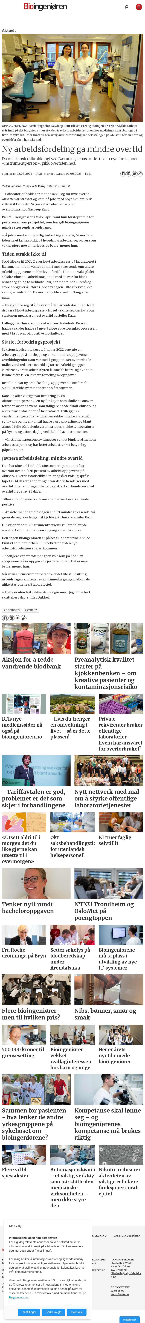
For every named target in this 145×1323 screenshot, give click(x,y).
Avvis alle (77, 1312)
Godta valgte (53, 1312)
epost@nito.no (120, 1294)
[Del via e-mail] (134, 173)
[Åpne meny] (139, 7)
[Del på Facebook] (123, 173)
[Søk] (126, 7)
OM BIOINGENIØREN (127, 1235)
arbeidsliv (12, 610)
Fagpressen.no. (19, 1297)
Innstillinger (129, 1319)
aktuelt (30, 610)
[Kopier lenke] (140, 173)
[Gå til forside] (51, 7)
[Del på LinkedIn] (128, 173)
